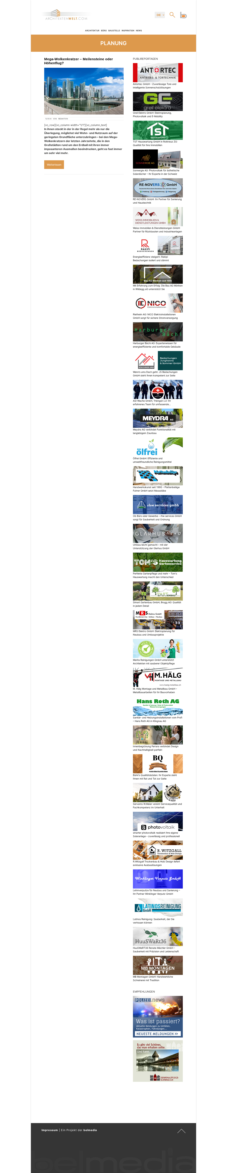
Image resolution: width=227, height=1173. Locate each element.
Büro (104, 30)
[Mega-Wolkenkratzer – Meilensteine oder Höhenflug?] (84, 91)
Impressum (50, 1130)
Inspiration (128, 30)
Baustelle (114, 30)
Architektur (92, 30)
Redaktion (63, 119)
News (139, 30)
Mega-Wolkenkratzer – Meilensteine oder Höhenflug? (78, 61)
